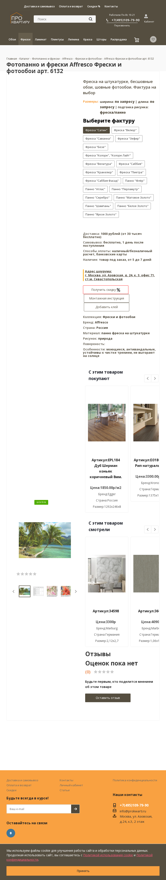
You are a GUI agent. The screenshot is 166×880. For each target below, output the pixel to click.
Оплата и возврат (19, 785)
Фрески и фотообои (119, 317)
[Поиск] (90, 19)
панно (106, 333)
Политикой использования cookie (108, 855)
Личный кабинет (71, 785)
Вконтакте (10, 833)
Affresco (101, 322)
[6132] (45, 540)
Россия (102, 328)
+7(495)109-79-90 (126, 20)
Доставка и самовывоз (22, 780)
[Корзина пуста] (137, 40)
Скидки (11, 790)
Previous (14, 591)
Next (76, 591)
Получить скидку (104, 290)
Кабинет (149, 21)
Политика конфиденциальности (135, 780)
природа (105, 338)
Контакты (66, 780)
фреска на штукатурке (131, 333)
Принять (83, 871)
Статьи (65, 790)
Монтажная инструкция (106, 298)
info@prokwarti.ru (133, 811)
